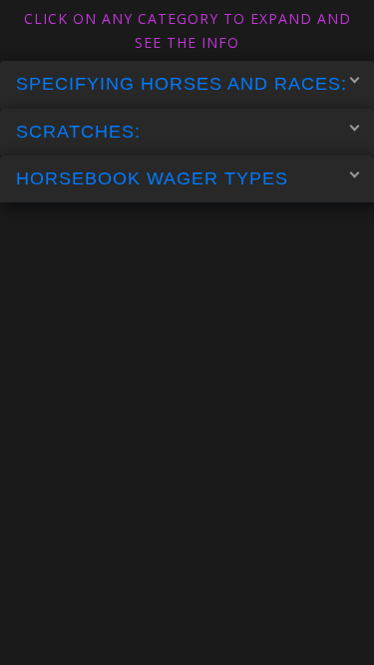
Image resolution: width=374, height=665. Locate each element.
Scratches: (78, 132)
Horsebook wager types (152, 178)
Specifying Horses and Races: (181, 84)
